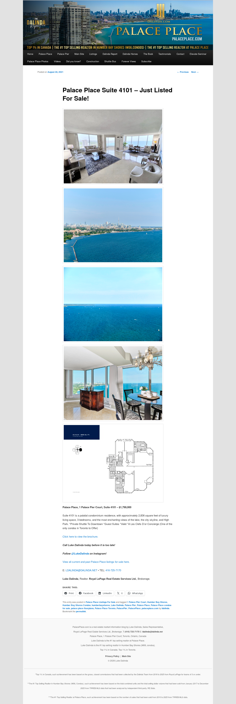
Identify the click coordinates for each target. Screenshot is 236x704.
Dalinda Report (110, 53)
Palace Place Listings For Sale (100, 602)
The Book (148, 53)
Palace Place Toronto (105, 608)
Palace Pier (63, 53)
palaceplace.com (150, 608)
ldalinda (165, 608)
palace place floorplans (82, 608)
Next (195, 71)
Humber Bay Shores (157, 602)
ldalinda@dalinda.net (152, 631)
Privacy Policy (112, 656)
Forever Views (129, 61)
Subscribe (146, 61)
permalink (81, 611)
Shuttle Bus (110, 61)
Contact (180, 53)
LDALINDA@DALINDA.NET (81, 570)
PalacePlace (134, 608)
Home (30, 53)
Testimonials (164, 53)
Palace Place (45, 53)
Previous (183, 71)
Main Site (79, 53)
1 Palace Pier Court (136, 602)
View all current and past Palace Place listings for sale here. (96, 561)
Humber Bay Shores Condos (77, 605)
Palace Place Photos (37, 61)
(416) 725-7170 (132, 631)
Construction (92, 61)
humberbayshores (101, 605)
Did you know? (73, 61)
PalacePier (122, 608)
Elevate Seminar (198, 53)
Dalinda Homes (130, 53)
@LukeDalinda (80, 553)
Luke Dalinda (117, 605)
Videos (57, 61)
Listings (93, 53)
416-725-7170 (113, 570)
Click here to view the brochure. (80, 536)
